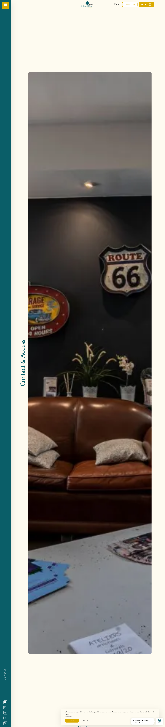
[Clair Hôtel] (91, 4)
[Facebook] (5, 718)
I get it (72, 720)
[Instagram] (5, 723)
